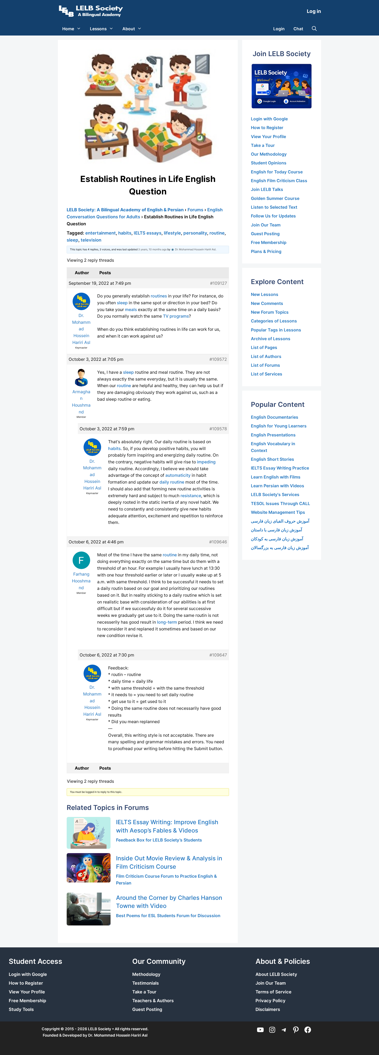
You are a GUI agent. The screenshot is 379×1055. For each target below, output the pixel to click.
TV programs (176, 316)
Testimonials (145, 983)
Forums (195, 209)
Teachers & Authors (153, 1000)
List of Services (266, 374)
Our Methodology (269, 154)
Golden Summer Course (275, 198)
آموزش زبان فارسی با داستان (276, 529)
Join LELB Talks (267, 189)
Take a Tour (263, 145)
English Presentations (273, 435)
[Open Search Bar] (314, 29)
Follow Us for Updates (273, 216)
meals (131, 309)
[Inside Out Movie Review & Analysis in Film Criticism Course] (89, 867)
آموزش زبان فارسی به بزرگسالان (280, 547)
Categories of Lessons (274, 321)
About (128, 28)
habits (124, 233)
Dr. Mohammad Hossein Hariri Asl (117, 1035)
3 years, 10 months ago (152, 249)
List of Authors (266, 356)
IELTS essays (147, 233)
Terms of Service (273, 992)
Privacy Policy (271, 1000)
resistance (191, 495)
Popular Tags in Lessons (276, 330)
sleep (72, 240)
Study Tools (21, 1009)
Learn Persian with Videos (277, 485)
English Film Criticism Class (279, 180)
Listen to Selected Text (274, 207)
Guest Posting (265, 233)
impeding (206, 461)
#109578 (218, 428)
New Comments (267, 303)
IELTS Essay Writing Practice (280, 468)
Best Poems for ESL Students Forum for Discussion (168, 915)
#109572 (218, 359)
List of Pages (264, 347)
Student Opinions (268, 162)
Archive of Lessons (270, 338)
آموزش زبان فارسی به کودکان (277, 538)
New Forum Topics (270, 312)
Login (279, 28)
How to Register (267, 127)
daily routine (171, 482)
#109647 (218, 655)
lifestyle (172, 233)
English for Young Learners (279, 426)
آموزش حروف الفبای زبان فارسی (280, 521)
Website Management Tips (278, 512)
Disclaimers (268, 1009)
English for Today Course (277, 171)
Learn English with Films (275, 477)
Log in (314, 11)
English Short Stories (272, 459)
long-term (167, 622)
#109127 (218, 283)
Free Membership (268, 242)
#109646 (218, 541)
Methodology (146, 974)
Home (68, 28)
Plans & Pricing (266, 251)
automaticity (178, 475)
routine (217, 233)
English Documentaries (274, 417)
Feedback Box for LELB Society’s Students (159, 840)
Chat (298, 28)
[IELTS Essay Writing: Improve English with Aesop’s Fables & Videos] (89, 833)
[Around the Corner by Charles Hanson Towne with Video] (89, 909)
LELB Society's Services (275, 494)
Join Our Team (266, 225)
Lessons (98, 28)
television (91, 240)
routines (159, 296)
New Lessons (264, 294)
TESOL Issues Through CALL (280, 503)
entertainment (100, 233)
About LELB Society (276, 974)
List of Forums (265, 365)
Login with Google (269, 118)
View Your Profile (268, 136)
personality (195, 233)
